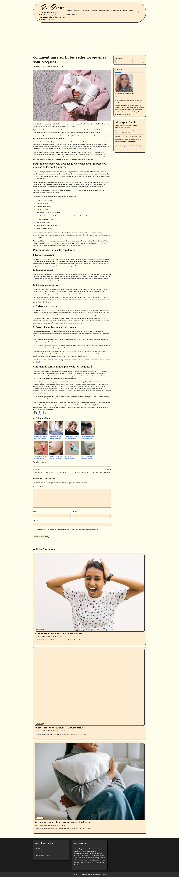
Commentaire (38, 487)
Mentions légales (40, 852)
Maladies (76, 10)
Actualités (69, 10)
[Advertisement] (89, 37)
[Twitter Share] (35, 413)
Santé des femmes (104, 10)
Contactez (38, 848)
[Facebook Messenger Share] (44, 413)
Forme (131, 10)
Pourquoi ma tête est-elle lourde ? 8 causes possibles (60, 728)
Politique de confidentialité (43, 855)
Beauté (125, 10)
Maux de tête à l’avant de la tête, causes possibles (129, 136)
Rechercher (119, 58)
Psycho (68, 14)
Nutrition (94, 10)
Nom (35, 511)
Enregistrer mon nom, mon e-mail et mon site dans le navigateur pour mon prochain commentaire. (67, 529)
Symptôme (86, 10)
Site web (36, 520)
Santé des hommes (116, 10)
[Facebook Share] (39, 413)
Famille (74, 14)
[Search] (138, 12)
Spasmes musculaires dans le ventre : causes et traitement (63, 822)
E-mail (75, 511)
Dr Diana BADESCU (56, 66)
